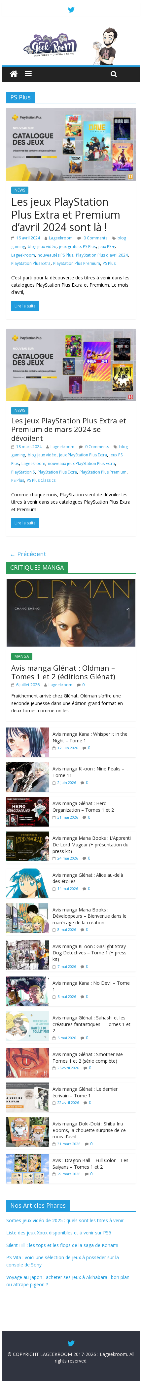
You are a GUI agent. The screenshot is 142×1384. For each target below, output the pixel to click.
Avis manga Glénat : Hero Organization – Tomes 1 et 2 (83, 806)
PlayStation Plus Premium (76, 263)
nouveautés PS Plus (55, 255)
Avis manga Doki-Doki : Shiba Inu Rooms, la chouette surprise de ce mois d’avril (89, 1130)
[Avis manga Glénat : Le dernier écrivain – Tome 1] (27, 1086)
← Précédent (28, 554)
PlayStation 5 (23, 472)
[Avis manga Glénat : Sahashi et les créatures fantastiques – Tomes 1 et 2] (27, 1014)
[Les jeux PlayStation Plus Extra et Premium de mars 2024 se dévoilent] (71, 333)
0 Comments (95, 238)
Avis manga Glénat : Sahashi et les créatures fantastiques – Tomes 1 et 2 (91, 1024)
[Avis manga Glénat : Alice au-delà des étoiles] (27, 872)
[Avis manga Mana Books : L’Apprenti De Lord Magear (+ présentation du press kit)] (27, 835)
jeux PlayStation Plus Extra (83, 455)
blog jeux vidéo (42, 246)
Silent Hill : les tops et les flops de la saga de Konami (62, 1245)
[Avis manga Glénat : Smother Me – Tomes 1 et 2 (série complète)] (27, 1051)
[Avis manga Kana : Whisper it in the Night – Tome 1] (27, 731)
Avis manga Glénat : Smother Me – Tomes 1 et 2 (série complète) (90, 1057)
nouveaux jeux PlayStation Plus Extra (81, 463)
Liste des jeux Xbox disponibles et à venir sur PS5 (58, 1232)
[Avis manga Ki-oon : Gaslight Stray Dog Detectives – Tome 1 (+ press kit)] (27, 943)
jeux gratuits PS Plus (77, 246)
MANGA (22, 656)
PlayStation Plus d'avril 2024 (102, 255)
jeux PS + (106, 246)
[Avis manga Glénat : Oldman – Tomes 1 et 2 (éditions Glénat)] (71, 582)
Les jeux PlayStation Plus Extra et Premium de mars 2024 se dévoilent (68, 429)
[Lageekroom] (71, 29)
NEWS (20, 190)
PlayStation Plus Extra (31, 263)
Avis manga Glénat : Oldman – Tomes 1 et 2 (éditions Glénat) (63, 672)
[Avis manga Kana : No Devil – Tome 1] (27, 980)
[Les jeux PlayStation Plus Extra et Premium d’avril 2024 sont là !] (71, 112)
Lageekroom (61, 238)
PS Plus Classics (41, 480)
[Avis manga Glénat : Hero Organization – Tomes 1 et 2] (27, 800)
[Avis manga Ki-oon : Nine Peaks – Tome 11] (27, 766)
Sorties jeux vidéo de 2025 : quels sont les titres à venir (65, 1220)
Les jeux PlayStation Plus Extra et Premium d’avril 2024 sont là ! (65, 214)
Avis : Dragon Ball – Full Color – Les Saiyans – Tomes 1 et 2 (90, 1163)
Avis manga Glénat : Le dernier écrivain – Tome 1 (85, 1092)
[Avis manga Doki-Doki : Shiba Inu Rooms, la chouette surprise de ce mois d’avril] (27, 1121)
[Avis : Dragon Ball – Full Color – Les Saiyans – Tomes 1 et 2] (27, 1157)
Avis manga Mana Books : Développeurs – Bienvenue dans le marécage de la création (89, 916)
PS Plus (109, 263)
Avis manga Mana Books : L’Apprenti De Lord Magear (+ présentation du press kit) (92, 844)
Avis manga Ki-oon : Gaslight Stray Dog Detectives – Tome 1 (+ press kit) (89, 952)
